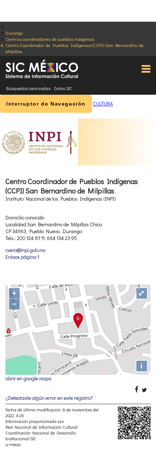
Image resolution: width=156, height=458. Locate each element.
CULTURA (103, 103)
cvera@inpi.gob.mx (25, 250)
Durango (14, 33)
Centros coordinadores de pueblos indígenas (49, 39)
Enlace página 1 (22, 256)
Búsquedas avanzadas (28, 88)
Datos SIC (63, 88)
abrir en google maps (28, 378)
